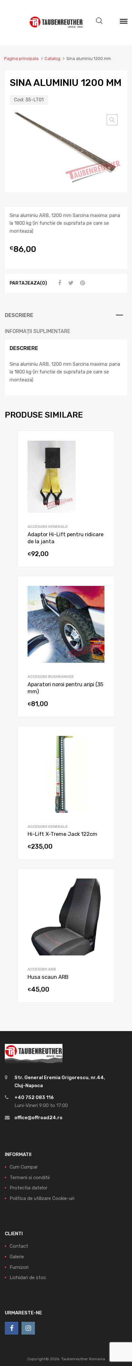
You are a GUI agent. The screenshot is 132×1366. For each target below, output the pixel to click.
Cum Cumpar (24, 1167)
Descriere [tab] (19, 315)
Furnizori (19, 1267)
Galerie (17, 1257)
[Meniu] (124, 23)
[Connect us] (11, 1328)
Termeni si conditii (30, 1177)
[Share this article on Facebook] (58, 283)
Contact (19, 1246)
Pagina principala (21, 58)
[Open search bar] (99, 21)
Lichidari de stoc (28, 1277)
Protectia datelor (28, 1188)
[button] (112, 119)
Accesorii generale (48, 526)
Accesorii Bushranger (51, 676)
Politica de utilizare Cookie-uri (42, 1198)
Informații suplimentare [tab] (37, 331)
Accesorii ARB (42, 969)
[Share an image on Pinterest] (82, 283)
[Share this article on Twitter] (70, 283)
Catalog (52, 58)
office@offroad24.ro (38, 1117)
